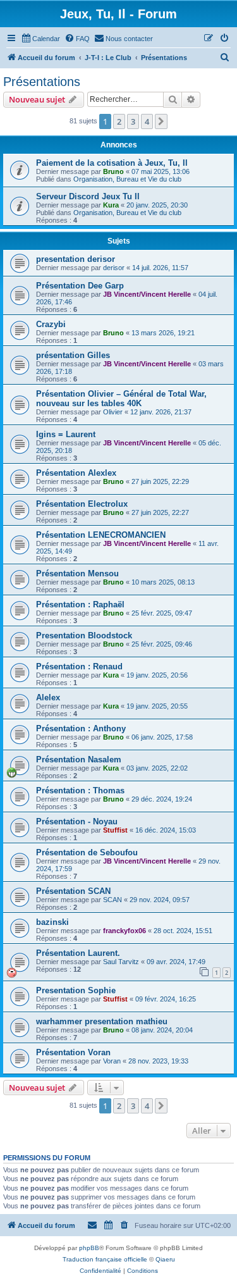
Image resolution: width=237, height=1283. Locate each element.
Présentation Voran (73, 1052)
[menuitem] (40, 38)
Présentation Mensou (77, 573)
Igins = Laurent (65, 434)
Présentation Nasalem (78, 759)
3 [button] (133, 121)
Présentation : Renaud (79, 666)
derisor (114, 267)
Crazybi (51, 324)
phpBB (89, 1247)
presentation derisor (75, 259)
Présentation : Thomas (80, 790)
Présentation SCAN (73, 891)
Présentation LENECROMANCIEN (101, 535)
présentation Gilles (73, 355)
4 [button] (147, 121)
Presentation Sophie (76, 990)
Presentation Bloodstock (84, 635)
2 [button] (119, 121)
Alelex (48, 697)
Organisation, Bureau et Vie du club (127, 179)
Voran (112, 1061)
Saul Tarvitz (121, 961)
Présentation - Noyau (77, 821)
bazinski (52, 922)
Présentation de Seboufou (87, 852)
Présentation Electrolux (82, 504)
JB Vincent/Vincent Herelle (147, 294)
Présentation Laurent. (78, 953)
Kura (111, 205)
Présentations (41, 82)
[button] (161, 121)
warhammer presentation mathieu (101, 1021)
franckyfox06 (124, 930)
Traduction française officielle (105, 1259)
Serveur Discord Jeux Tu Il (88, 196)
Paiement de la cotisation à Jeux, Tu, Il (112, 163)
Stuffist (115, 830)
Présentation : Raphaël (80, 604)
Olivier (113, 412)
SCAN (112, 899)
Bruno (113, 171)
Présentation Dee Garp (80, 285)
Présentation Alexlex (76, 473)
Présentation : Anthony (81, 728)
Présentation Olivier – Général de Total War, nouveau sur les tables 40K (121, 398)
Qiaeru (165, 1259)
